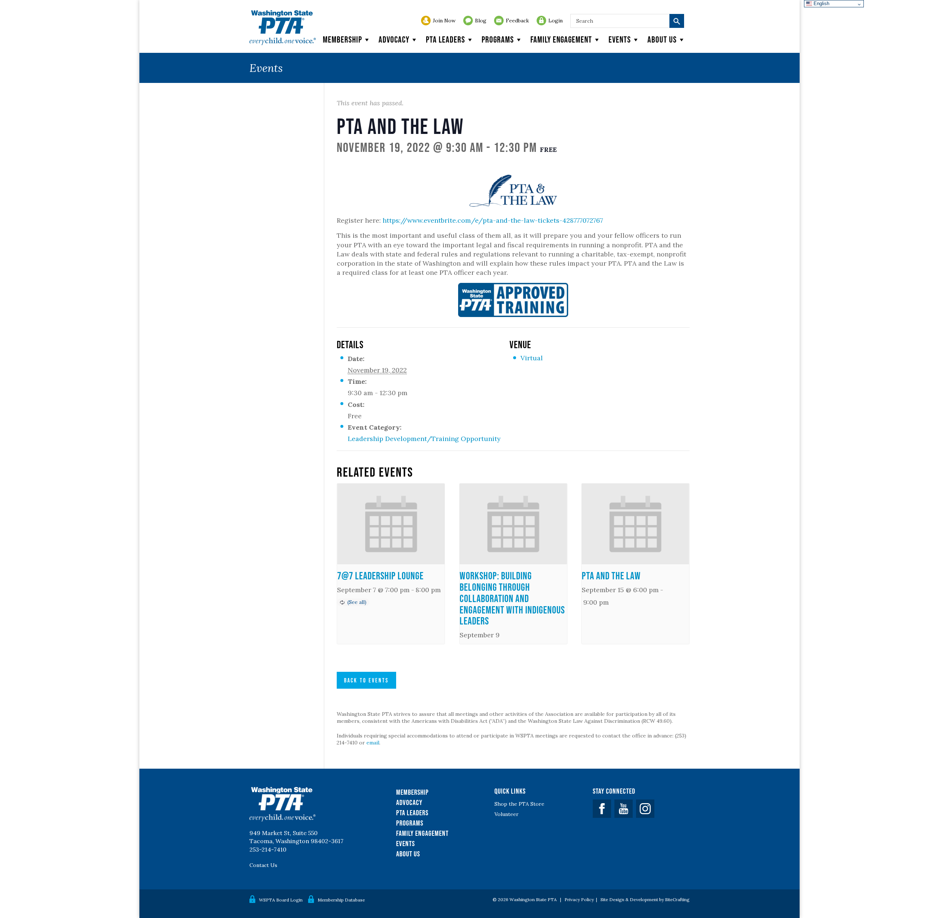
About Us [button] (662, 39)
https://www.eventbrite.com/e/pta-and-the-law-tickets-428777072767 (493, 220)
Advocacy (394, 39)
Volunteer (506, 814)
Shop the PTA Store (519, 804)
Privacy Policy (579, 899)
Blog (480, 20)
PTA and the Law (611, 576)
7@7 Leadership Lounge (380, 576)
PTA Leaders (445, 39)
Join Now (444, 20)
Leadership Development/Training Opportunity (424, 438)
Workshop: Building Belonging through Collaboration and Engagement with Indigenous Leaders (512, 598)
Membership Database (341, 900)
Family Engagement (561, 39)
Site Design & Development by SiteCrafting (645, 899)
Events (620, 39)
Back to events (366, 680)
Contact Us (263, 865)
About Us (408, 854)
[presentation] (391, 524)
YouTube (623, 808)
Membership (342, 39)
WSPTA (282, 27)
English (820, 3)
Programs (498, 39)
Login (555, 20)
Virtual (531, 358)
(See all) (356, 602)
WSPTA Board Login (281, 900)
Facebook (602, 808)
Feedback (517, 20)
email (372, 742)
